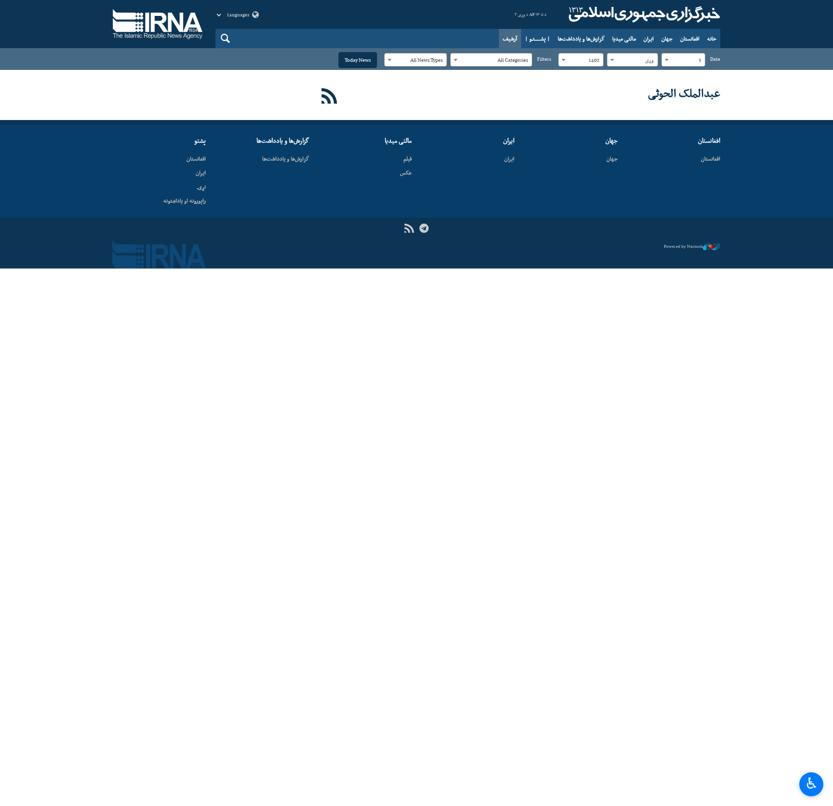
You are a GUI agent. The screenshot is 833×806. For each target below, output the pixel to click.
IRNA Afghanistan (643, 14)
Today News (358, 60)
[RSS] (329, 96)
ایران (649, 38)
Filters (544, 59)
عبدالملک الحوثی (684, 93)
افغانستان (689, 38)
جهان (666, 38)
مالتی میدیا (624, 38)
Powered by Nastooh (683, 246)
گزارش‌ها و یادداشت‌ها (581, 38)
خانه (711, 38)
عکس (406, 172)
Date (715, 59)
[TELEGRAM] (423, 228)
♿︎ (812, 783)
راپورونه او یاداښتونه (184, 200)
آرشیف (510, 38)
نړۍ (201, 186)
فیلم (407, 158)
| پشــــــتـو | (537, 38)
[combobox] (683, 60)
